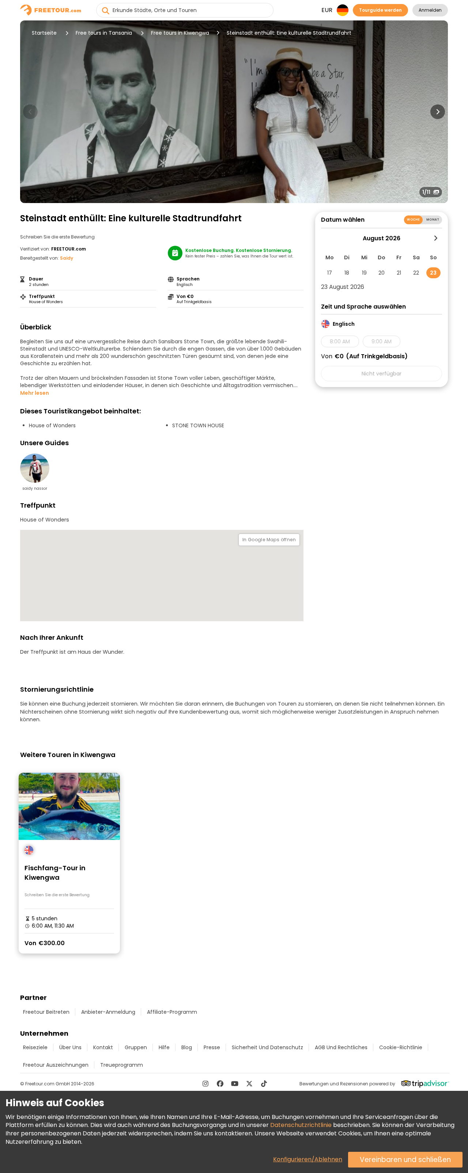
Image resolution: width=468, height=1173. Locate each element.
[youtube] (234, 1083)
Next (438, 112)
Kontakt (103, 1047)
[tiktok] (264, 1083)
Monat (432, 220)
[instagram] (205, 1083)
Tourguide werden (380, 10)
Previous (30, 112)
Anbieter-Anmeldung (108, 1012)
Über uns (70, 1047)
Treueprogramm (121, 1065)
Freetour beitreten (46, 1012)
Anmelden (430, 10)
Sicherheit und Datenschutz (267, 1047)
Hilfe (164, 1047)
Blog (186, 1047)
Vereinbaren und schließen (405, 1160)
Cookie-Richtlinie (400, 1047)
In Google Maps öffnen (269, 539)
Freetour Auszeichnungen (55, 1065)
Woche (413, 220)
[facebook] (220, 1083)
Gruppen (136, 1047)
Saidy (66, 258)
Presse (212, 1047)
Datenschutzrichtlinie (301, 1125)
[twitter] (249, 1083)
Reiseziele (35, 1047)
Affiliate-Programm (172, 1012)
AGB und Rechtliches (341, 1047)
